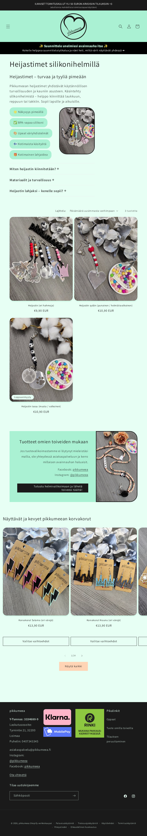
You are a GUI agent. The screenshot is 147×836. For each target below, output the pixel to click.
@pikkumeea (79, 475)
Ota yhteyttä (18, 775)
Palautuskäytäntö (65, 823)
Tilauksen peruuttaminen (116, 739)
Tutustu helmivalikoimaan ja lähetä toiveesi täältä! (58, 488)
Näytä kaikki (73, 666)
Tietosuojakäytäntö (88, 823)
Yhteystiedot (60, 827)
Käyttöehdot (108, 823)
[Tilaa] (74, 795)
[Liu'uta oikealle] (82, 656)
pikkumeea (80, 469)
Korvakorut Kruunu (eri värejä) (104, 620)
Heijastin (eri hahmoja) (41, 305)
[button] (8, 26)
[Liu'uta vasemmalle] (65, 656)
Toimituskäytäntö (127, 823)
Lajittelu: (60, 210)
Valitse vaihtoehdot (36, 641)
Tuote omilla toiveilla (120, 728)
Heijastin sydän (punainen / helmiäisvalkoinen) (106, 305)
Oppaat (111, 719)
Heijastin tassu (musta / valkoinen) (41, 406)
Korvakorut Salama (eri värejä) (36, 620)
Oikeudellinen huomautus (83, 827)
